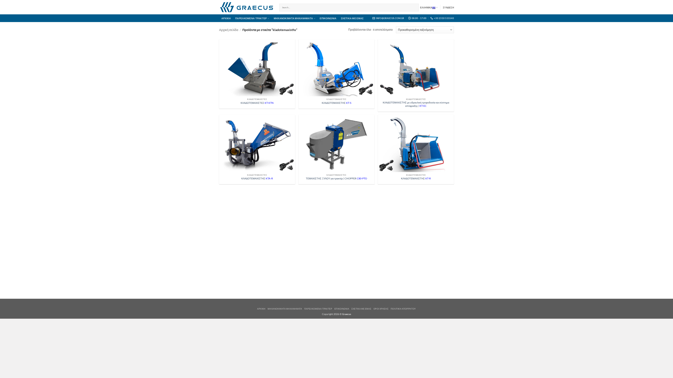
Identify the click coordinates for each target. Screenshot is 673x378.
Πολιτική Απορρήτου (403, 308)
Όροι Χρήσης (381, 308)
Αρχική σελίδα (228, 30)
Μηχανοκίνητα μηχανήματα (293, 18)
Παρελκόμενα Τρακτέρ (251, 18)
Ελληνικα (426, 7)
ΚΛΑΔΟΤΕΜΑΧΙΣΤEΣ (257, 102)
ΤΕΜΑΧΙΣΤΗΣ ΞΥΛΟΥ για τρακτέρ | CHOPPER (336, 178)
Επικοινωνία (328, 18)
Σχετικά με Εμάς (352, 18)
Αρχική (226, 18)
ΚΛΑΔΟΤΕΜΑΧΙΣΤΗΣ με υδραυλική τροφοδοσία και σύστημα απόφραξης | (416, 104)
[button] (448, 7)
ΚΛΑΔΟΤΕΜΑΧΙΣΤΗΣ (336, 102)
